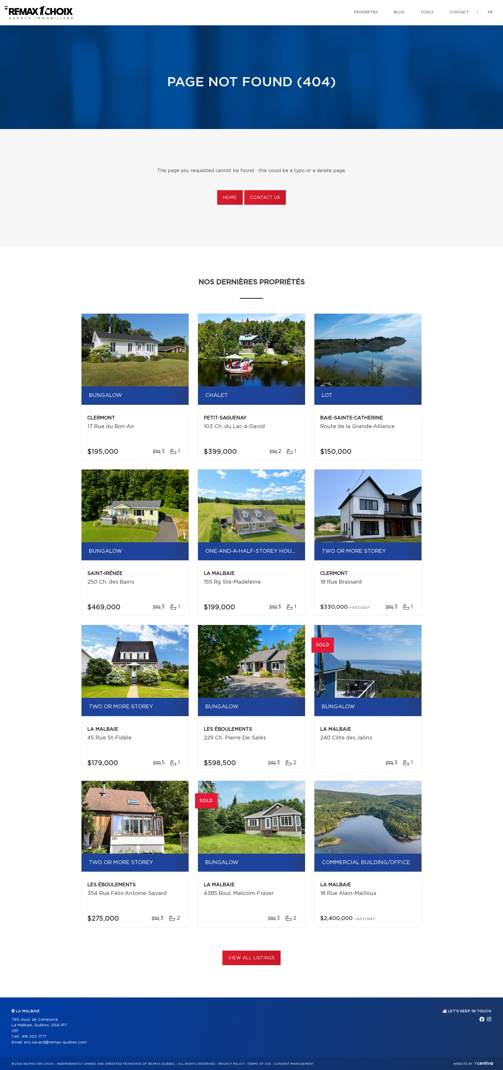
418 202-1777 (34, 1037)
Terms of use (259, 1063)
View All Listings (251, 958)
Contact (459, 12)
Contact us (265, 198)
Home (230, 198)
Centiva (483, 1063)
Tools (427, 12)
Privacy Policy (231, 1063)
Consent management (294, 1063)
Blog (399, 12)
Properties (366, 12)
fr (490, 12)
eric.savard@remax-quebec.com (55, 1042)
